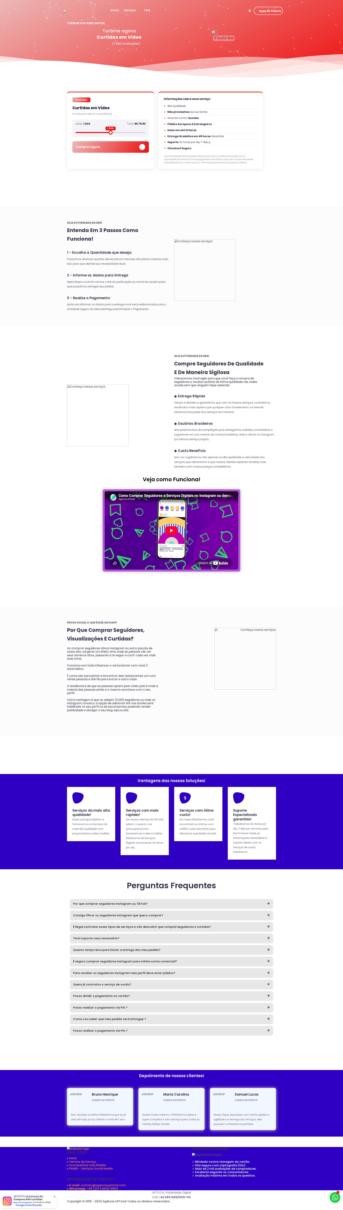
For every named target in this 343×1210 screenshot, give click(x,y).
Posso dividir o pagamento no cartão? (101, 996)
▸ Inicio (72, 1158)
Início (114, 10)
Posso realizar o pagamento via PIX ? (100, 1008)
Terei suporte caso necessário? (96, 938)
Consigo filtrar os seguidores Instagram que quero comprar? (118, 915)
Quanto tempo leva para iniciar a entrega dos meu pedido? (116, 950)
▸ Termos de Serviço (81, 1162)
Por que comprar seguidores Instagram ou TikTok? (110, 904)
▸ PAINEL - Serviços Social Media (90, 1168)
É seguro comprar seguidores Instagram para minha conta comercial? (125, 961)
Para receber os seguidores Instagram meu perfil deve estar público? (124, 973)
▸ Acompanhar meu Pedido (86, 1165)
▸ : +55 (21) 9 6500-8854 (92, 1189)
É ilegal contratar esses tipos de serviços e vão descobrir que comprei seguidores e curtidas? (142, 927)
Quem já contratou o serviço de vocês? (102, 984)
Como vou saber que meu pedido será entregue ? (109, 1019)
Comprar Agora (88, 147)
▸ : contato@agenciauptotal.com (96, 1185)
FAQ (147, 10)
